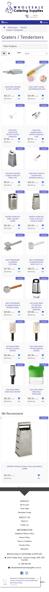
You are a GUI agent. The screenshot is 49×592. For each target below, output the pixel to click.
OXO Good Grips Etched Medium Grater (36, 349)
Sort (19, 53)
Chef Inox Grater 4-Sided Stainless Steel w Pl (12, 176)
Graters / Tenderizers (14, 30)
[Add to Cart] (18, 97)
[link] (21, 573)
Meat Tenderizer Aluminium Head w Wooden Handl (12, 305)
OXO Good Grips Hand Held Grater (12, 391)
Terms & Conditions (24, 541)
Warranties (24, 549)
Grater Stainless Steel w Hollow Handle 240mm (36, 219)
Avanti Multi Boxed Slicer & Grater (12, 88)
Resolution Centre (24, 512)
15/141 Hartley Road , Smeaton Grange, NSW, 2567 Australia (25, 559)
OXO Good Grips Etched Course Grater (12, 349)
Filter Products (10, 46)
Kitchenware (13, 27)
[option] (24, 450)
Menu (6, 22)
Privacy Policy (24, 537)
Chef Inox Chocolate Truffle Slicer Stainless (12, 132)
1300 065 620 (25, 564)
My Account (24, 505)
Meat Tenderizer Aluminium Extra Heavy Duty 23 (36, 262)
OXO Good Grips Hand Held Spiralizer (36, 392)
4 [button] (30, 486)
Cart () (45, 22)
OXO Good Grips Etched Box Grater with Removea (36, 305)
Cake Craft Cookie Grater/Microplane (37, 88)
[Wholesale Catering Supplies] (24, 7)
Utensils (23, 27)
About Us (24, 521)
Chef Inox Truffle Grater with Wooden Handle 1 (36, 176)
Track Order (24, 509)
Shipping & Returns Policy (24, 534)
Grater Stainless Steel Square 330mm (12, 219)
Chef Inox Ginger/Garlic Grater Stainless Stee (36, 132)
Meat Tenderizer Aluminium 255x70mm (13, 262)
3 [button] (26, 486)
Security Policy (24, 545)
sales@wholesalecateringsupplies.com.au (25, 568)
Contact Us (24, 525)
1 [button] (19, 486)
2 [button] (22, 486)
